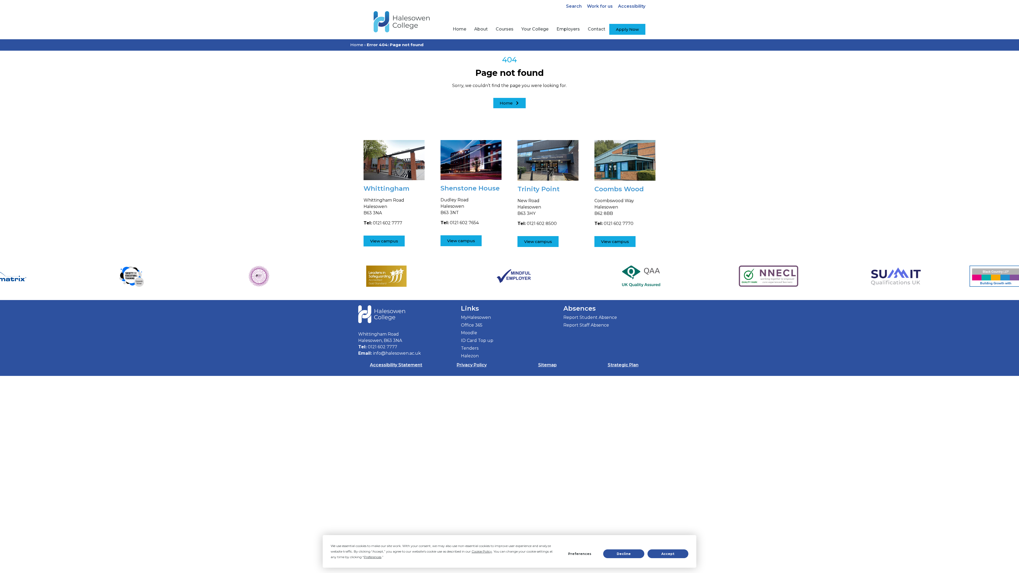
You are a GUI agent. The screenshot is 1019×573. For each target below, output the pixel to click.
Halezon (470, 355)
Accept (667, 554)
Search (574, 6)
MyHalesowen (476, 317)
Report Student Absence (590, 317)
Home (356, 44)
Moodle (469, 332)
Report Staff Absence (586, 325)
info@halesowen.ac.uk (397, 353)
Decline (624, 554)
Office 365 (471, 325)
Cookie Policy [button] (482, 551)
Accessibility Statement (396, 364)
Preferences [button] (372, 557)
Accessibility (631, 6)
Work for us (600, 6)
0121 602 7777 (382, 346)
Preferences (579, 554)
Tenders (469, 348)
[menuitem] (459, 29)
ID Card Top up (477, 340)
